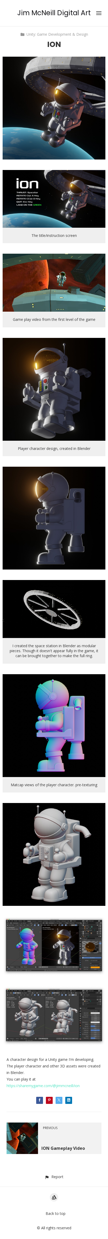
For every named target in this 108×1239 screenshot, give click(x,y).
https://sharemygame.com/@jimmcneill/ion (43, 1085)
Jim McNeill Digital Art (54, 13)
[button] (53, 1176)
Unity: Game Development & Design (57, 34)
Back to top (56, 1213)
